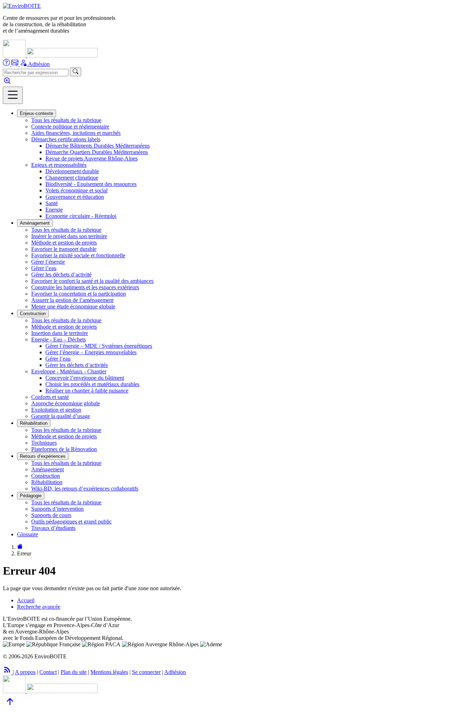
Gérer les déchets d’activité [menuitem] (61, 275)
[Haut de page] (10, 707)
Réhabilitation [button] (34, 423)
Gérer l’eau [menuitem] (43, 268)
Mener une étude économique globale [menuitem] (73, 306)
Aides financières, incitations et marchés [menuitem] (76, 133)
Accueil (25, 600)
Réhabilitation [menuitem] (46, 482)
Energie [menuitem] (54, 210)
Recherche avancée (38, 607)
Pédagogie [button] (30, 495)
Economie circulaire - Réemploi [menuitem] (80, 216)
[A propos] (7, 64)
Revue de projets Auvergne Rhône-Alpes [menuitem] (91, 158)
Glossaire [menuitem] (27, 534)
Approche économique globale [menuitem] (65, 403)
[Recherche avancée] (7, 83)
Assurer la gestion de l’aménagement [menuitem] (72, 300)
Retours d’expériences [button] (43, 456)
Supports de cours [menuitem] (51, 515)
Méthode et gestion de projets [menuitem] (64, 243)
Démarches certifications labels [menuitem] (65, 139)
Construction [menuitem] (45, 476)
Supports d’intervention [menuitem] (57, 509)
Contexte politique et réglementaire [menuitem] (70, 127)
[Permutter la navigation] (13, 95)
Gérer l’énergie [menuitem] (48, 262)
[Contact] (15, 64)
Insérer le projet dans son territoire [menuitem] (69, 236)
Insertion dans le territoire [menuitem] (59, 333)
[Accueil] (22, 6)
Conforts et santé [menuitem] (50, 397)
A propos (25, 672)
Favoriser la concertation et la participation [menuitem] (78, 294)
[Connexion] (24, 64)
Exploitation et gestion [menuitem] (56, 410)
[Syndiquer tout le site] (8, 672)
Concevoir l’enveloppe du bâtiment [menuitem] (84, 378)
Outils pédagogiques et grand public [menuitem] (71, 522)
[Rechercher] (75, 71)
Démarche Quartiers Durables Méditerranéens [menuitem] (96, 152)
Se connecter (146, 672)
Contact (48, 672)
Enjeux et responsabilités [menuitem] (59, 165)
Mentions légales (109, 672)
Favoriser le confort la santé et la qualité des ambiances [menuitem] (92, 281)
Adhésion (39, 64)
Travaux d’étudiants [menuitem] (53, 528)
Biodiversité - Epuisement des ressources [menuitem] (91, 184)
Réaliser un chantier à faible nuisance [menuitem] (86, 391)
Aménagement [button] (35, 223)
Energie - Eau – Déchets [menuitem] (58, 339)
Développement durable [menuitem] (72, 171)
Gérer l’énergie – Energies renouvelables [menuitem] (91, 352)
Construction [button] (33, 313)
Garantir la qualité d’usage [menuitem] (60, 416)
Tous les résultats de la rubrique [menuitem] (66, 120)
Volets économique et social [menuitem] (76, 190)
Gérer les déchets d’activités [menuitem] (76, 365)
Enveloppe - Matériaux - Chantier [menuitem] (68, 371)
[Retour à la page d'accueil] (20, 547)
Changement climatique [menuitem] (71, 178)
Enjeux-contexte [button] (36, 113)
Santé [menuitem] (51, 203)
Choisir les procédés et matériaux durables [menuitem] (92, 384)
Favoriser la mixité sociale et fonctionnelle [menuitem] (78, 255)
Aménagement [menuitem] (47, 469)
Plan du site (74, 672)
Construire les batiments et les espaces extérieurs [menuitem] (85, 287)
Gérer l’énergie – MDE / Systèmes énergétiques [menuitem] (98, 346)
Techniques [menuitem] (44, 443)
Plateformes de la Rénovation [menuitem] (64, 449)
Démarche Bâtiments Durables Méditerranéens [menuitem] (97, 146)
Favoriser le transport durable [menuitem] (63, 249)
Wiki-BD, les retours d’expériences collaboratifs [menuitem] (84, 489)
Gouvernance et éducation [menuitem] (74, 197)
